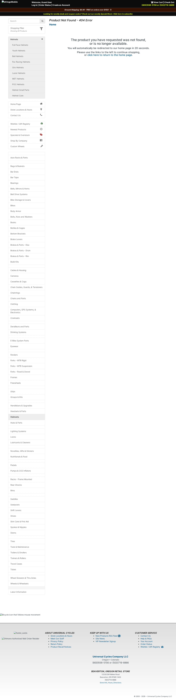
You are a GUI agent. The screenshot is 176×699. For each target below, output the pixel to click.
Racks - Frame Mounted (21, 479)
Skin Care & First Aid (19, 521)
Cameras (14, 276)
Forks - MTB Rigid (18, 360)
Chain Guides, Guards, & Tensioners (26, 287)
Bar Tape (14, 177)
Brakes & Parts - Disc (19, 245)
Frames (13, 377)
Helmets (14, 417)
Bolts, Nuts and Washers (21, 217)
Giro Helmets (18, 67)
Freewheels (15, 383)
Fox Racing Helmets (21, 62)
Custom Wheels (17, 146)
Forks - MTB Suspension (21, 366)
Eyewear (14, 346)
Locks (13, 437)
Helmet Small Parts (20, 90)
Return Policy (56, 644)
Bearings (14, 183)
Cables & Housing (18, 270)
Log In (34, 5)
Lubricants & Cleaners (20, 442)
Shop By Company (18, 141)
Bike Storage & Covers (20, 200)
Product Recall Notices (61, 647)
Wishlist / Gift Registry (20, 124)
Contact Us (15, 115)
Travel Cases (16, 564)
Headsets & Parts (18, 411)
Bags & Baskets (17, 166)
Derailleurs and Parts (19, 326)
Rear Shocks (16, 485)
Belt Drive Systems (18, 194)
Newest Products (18, 129)
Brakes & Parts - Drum (20, 250)
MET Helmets (18, 79)
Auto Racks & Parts (19, 157)
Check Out (169, 2)
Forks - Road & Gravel (20, 371)
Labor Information (18, 592)
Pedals (13, 465)
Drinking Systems (18, 332)
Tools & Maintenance (19, 547)
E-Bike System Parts (19, 340)
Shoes (13, 516)
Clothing (14, 304)
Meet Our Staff (57, 638)
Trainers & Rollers (18, 558)
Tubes (13, 569)
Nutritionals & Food (18, 456)
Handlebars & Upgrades (21, 405)
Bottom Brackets (17, 233)
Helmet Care (17, 95)
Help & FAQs (146, 638)
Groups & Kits (16, 397)
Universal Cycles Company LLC (110, 656)
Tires (12, 541)
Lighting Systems (18, 431)
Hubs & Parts (16, 423)
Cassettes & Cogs (18, 281)
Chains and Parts (18, 298)
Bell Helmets (17, 56)
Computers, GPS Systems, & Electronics (23, 311)
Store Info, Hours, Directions (110, 683)
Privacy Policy (57, 641)
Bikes (12, 205)
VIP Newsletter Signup (106, 641)
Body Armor (15, 211)
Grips (12, 391)
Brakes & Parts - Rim (19, 256)
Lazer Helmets (18, 73)
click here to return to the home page (109, 55)
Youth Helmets (18, 50)
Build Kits (14, 262)
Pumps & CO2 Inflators (20, 471)
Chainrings (15, 293)
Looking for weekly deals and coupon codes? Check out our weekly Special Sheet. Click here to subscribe (88, 14)
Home (52, 24)
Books (13, 222)
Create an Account (61, 5)
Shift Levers (15, 510)
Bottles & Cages (17, 228)
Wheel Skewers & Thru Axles (23, 578)
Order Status (45, 5)
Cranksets (15, 318)
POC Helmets (18, 84)
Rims (12, 490)
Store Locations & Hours (21, 110)
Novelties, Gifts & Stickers (22, 451)
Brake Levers (16, 239)
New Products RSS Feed (107, 636)
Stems (13, 533)
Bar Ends (14, 172)
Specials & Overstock (20, 135)
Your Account (146, 641)
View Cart (158, 2)
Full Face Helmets (20, 45)
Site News (100, 638)
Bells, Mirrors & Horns (19, 188)
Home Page (15, 104)
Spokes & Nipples (18, 527)
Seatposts (15, 504)
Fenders (14, 355)
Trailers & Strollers (18, 552)
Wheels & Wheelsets (19, 583)
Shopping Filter (17, 28)
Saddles (14, 499)
